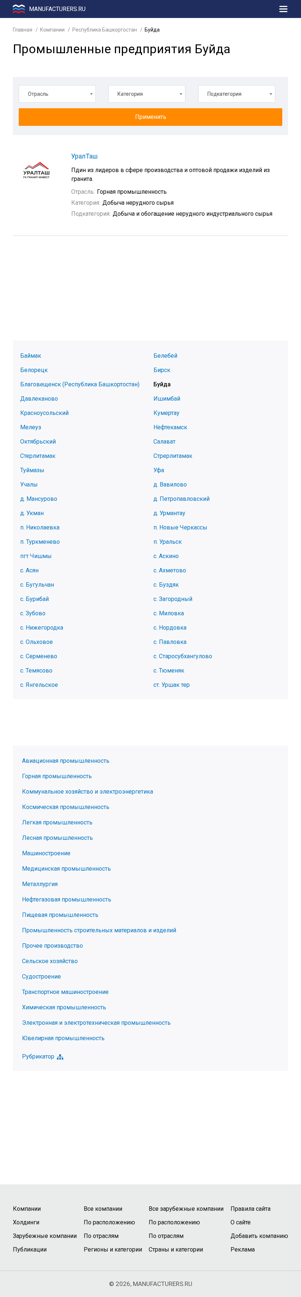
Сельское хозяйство (50, 961)
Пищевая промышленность (60, 914)
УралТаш (84, 156)
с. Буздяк (166, 584)
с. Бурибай (34, 598)
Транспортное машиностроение (65, 991)
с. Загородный (172, 598)
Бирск (161, 370)
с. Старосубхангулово (182, 656)
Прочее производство (52, 945)
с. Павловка (169, 641)
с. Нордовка (169, 627)
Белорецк (34, 370)
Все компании (103, 1208)
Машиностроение (46, 853)
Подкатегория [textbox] (224, 94)
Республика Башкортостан (104, 30)
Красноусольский (44, 412)
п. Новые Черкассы (180, 527)
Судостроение (41, 976)
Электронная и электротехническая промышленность (96, 1022)
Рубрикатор (38, 1057)
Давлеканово (39, 398)
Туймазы (32, 470)
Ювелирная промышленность (63, 1038)
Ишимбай (166, 398)
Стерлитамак (37, 455)
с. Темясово (36, 670)
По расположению (109, 1222)
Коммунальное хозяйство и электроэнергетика (87, 791)
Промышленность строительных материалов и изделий (99, 930)
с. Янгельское (39, 684)
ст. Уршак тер (171, 684)
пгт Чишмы (36, 556)
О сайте (241, 1222)
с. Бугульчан (37, 584)
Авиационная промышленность (65, 760)
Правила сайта (251, 1208)
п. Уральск (167, 541)
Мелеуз (30, 427)
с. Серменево (38, 656)
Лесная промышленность (57, 837)
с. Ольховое (36, 641)
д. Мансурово (38, 498)
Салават (164, 441)
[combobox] (57, 94)
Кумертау (166, 412)
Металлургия (40, 884)
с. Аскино (166, 556)
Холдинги (26, 1222)
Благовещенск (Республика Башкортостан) (79, 384)
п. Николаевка (39, 527)
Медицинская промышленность (66, 868)
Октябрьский (38, 441)
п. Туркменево (40, 541)
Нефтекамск (170, 427)
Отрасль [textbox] (38, 94)
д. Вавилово (170, 484)
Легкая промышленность (57, 822)
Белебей (165, 355)
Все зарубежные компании (186, 1208)
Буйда (162, 384)
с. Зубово (33, 613)
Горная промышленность (57, 776)
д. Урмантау (169, 513)
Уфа (158, 470)
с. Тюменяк (168, 670)
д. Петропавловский (181, 498)
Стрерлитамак (172, 455)
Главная (22, 30)
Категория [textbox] (130, 94)
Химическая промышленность (64, 1007)
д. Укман (32, 513)
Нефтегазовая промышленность (66, 899)
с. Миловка (168, 613)
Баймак (30, 355)
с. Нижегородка (41, 627)
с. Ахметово (169, 570)
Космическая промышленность (65, 807)
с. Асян (29, 570)
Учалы (29, 484)
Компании (52, 30)
